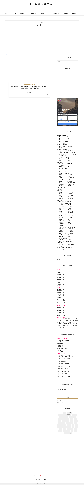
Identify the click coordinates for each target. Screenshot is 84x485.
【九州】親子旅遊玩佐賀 (64, 214)
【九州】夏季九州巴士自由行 (65, 209)
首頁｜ (6, 13)
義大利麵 (60, 431)
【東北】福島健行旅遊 (63, 155)
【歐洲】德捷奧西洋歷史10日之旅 (66, 244)
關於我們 (39, 483)
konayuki (69, 412)
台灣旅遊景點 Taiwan (63, 147)
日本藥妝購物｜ (14, 13)
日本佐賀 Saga (61, 200)
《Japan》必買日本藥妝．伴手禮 (65, 151)
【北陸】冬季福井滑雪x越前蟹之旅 (66, 177)
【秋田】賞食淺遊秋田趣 (64, 160)
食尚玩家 (65, 433)
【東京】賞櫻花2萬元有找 (64, 173)
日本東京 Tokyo (62, 162)
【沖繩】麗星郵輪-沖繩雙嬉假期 (65, 216)
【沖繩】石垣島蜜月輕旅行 (64, 220)
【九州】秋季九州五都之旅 (64, 204)
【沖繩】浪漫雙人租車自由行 (65, 217)
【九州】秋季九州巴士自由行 (65, 206)
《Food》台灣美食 (62, 144)
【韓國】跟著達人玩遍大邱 (64, 223)
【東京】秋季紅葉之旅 (63, 165)
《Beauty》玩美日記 (63, 136)
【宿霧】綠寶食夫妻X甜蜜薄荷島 (66, 239)
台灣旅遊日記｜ (56, 13)
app (64, 412)
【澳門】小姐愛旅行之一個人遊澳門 (66, 227)
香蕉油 (70, 433)
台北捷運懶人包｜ (33, 13)
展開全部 (59, 135)
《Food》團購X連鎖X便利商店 (65, 146)
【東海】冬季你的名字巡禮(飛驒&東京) (67, 182)
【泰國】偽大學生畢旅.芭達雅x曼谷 (66, 230)
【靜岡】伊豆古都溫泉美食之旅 (65, 174)
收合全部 (64, 135)
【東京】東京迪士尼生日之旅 (65, 171)
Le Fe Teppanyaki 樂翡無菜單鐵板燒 (64, 414)
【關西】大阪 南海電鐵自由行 (65, 196)
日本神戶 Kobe (61, 190)
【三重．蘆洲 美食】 (29, 84)
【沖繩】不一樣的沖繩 (63, 219)
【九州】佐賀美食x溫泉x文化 (65, 201)
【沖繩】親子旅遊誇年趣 (64, 222)
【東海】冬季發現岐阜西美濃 (65, 181)
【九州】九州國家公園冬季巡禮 (65, 212)
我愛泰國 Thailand (62, 238)
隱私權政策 (44, 483)
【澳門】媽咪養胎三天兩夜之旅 (65, 228)
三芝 (66, 416)
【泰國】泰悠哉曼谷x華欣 (64, 236)
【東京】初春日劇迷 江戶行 (64, 166)
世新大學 (74, 416)
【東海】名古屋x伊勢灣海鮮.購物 (66, 185)
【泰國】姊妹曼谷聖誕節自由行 (65, 235)
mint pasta (74, 414)
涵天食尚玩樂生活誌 (42, 4)
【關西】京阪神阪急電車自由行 (65, 195)
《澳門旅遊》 (61, 225)
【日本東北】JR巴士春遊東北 (65, 158)
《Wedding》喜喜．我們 (64, 249)
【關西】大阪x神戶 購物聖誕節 (65, 192)
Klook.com (59, 259)
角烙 (75, 431)
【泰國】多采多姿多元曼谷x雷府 (65, 233)
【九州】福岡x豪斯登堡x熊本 (65, 203)
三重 (70, 416)
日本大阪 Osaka (62, 189)
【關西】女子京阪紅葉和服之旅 (65, 193)
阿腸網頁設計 (44, 479)
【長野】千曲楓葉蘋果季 (64, 179)
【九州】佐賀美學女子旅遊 (64, 208)
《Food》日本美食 (62, 149)
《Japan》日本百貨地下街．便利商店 (66, 152)
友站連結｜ (74, 13)
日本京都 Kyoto (62, 187)
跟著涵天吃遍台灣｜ (45, 13)
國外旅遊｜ (23, 13)
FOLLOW (67, 68)
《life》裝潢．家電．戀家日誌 (65, 247)
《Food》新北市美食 (63, 143)
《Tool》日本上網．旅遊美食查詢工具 (67, 154)
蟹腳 (72, 431)
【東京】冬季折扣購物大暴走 (65, 163)
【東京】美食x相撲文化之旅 (64, 170)
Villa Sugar (62, 416)
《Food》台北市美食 (63, 141)
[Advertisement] (67, 43)
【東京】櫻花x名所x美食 (64, 168)
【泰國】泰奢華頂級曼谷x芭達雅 (65, 231)
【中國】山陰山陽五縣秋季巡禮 (65, 198)
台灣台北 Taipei (61, 139)
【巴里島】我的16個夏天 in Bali (65, 241)
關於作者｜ (66, 13)
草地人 (65, 431)
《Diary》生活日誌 (62, 246)
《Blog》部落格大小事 (63, 138)
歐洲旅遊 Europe (62, 242)
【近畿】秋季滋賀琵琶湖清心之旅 (66, 184)
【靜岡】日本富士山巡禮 (64, 176)
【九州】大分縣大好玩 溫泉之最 (65, 211)
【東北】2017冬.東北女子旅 (64, 157)
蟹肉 (68, 431)
